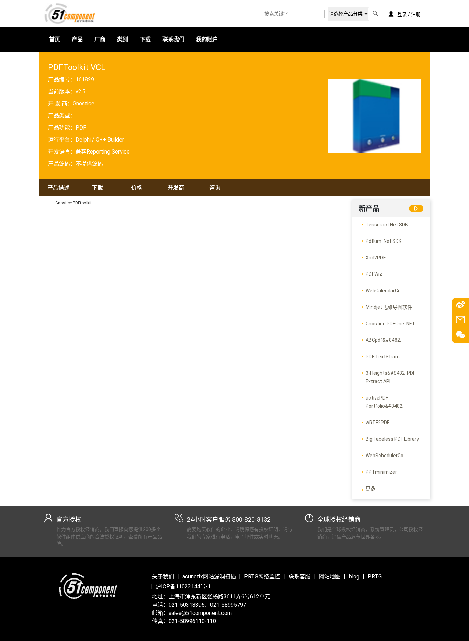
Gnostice (83, 103)
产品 (77, 39)
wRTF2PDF (377, 422)
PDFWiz (374, 274)
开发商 (176, 187)
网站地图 (330, 576)
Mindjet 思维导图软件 (389, 307)
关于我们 (163, 576)
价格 (136, 187)
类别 (122, 39)
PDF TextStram (383, 356)
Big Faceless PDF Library (392, 439)
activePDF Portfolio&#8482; (384, 402)
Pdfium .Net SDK (383, 241)
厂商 (99, 39)
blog (354, 576)
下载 (145, 39)
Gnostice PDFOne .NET (390, 323)
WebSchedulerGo (384, 455)
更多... (372, 488)
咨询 (214, 187)
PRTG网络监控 (262, 576)
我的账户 (207, 39)
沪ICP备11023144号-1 (183, 586)
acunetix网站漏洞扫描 (209, 576)
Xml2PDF (376, 257)
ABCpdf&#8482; (383, 340)
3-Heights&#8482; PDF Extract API (390, 377)
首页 (54, 39)
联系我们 (173, 39)
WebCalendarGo (383, 290)
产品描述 (58, 187)
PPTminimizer (381, 472)
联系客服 (299, 576)
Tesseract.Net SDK (387, 224)
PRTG (375, 576)
